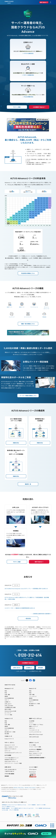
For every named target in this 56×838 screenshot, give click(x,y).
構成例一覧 (28, 484)
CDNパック (32, 728)
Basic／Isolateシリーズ (11, 747)
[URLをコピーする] (34, 680)
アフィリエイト (33, 769)
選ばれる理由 (8, 709)
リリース (16, 585)
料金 (6, 692)
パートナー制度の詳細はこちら (28, 395)
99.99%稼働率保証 (9, 698)
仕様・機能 (7, 694)
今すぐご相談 (17, 107)
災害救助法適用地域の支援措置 (37, 757)
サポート (7, 700)
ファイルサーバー (34, 730)
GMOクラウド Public (10, 749)
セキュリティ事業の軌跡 (14, 809)
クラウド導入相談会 (9, 773)
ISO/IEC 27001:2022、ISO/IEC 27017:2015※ (24, 787)
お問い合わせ (16, 668)
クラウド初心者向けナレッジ (11, 757)
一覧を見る (28, 618)
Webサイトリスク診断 (41, 804)
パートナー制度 (8, 714)
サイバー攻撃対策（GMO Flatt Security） (43, 808)
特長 (6, 691)
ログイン (7, 751)
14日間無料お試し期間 (10, 707)
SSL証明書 (31, 721)
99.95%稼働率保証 (33, 700)
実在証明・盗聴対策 (5, 808)
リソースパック (33, 696)
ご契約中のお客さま (9, 771)
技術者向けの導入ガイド (10, 759)
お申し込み (8, 703)
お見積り (7, 702)
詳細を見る (16, 443)
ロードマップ (8, 713)
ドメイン (31, 722)
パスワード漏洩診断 (32, 804)
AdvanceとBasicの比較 (10, 711)
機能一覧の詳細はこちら (28, 324)
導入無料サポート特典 (34, 703)
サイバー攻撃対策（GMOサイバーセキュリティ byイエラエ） (22, 808)
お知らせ (16, 605)
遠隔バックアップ (33, 726)
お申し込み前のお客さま (10, 769)
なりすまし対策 (5, 810)
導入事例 (31, 705)
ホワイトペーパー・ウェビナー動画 (13, 763)
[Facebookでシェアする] (30, 680)
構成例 (6, 696)
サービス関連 (32, 745)
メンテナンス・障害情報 (35, 749)
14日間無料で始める (39, 107)
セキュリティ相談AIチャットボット (8, 806)
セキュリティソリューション (36, 734)
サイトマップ (32, 772)
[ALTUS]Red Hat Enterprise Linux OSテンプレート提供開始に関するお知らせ (26, 588)
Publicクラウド (9, 738)
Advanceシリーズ (10, 745)
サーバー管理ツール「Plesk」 (36, 724)
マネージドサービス (34, 737)
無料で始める (44, 2)
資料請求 (40, 668)
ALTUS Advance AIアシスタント (13, 752)
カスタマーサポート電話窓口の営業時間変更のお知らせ (20, 608)
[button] (28, 815)
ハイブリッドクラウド (35, 732)
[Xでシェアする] (27, 680)
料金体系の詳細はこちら (28, 273)
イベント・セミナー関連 (35, 747)
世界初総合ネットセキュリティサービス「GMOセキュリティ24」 (14, 804)
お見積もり (29, 668)
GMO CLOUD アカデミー (11, 761)
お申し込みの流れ (9, 705)
